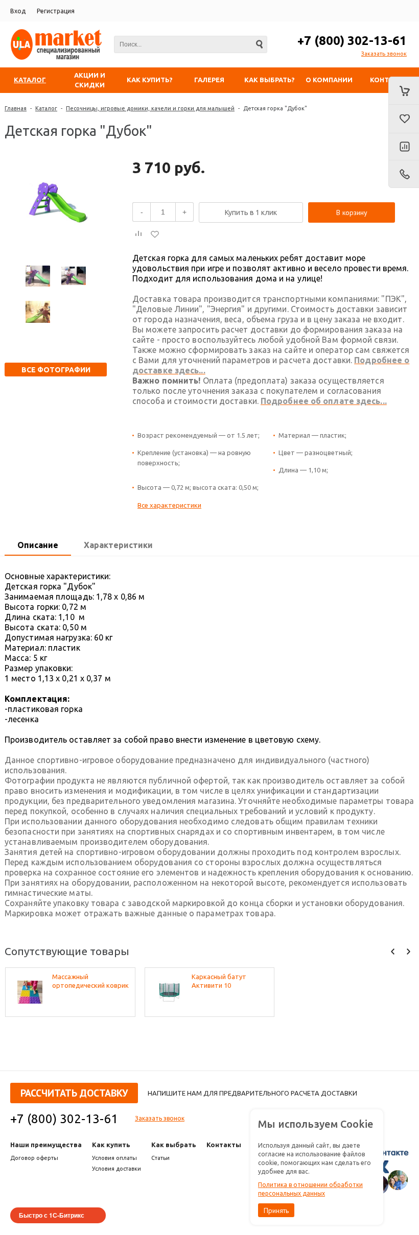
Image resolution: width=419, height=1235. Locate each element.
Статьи (160, 1158)
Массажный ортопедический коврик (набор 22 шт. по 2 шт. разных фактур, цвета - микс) (90, 981)
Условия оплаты (114, 1158)
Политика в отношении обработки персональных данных (310, 1189)
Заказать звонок (384, 54)
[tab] (38, 545)
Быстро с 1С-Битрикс (51, 1215)
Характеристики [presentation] (118, 545)
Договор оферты (34, 1158)
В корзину (351, 212)
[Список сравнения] (403, 147)
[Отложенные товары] (403, 119)
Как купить (111, 1144)
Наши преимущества (46, 1144)
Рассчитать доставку (74, 1093)
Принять (276, 1210)
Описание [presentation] (37, 545)
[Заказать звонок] (403, 174)
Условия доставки (116, 1169)
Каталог (46, 108)
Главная (16, 108)
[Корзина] (403, 91)
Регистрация (56, 11)
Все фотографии (55, 370)
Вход (18, 11)
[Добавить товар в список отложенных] (155, 234)
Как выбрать (173, 1144)
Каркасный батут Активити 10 (219, 981)
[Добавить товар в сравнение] (138, 234)
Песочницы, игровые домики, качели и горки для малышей (150, 108)
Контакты (223, 1144)
